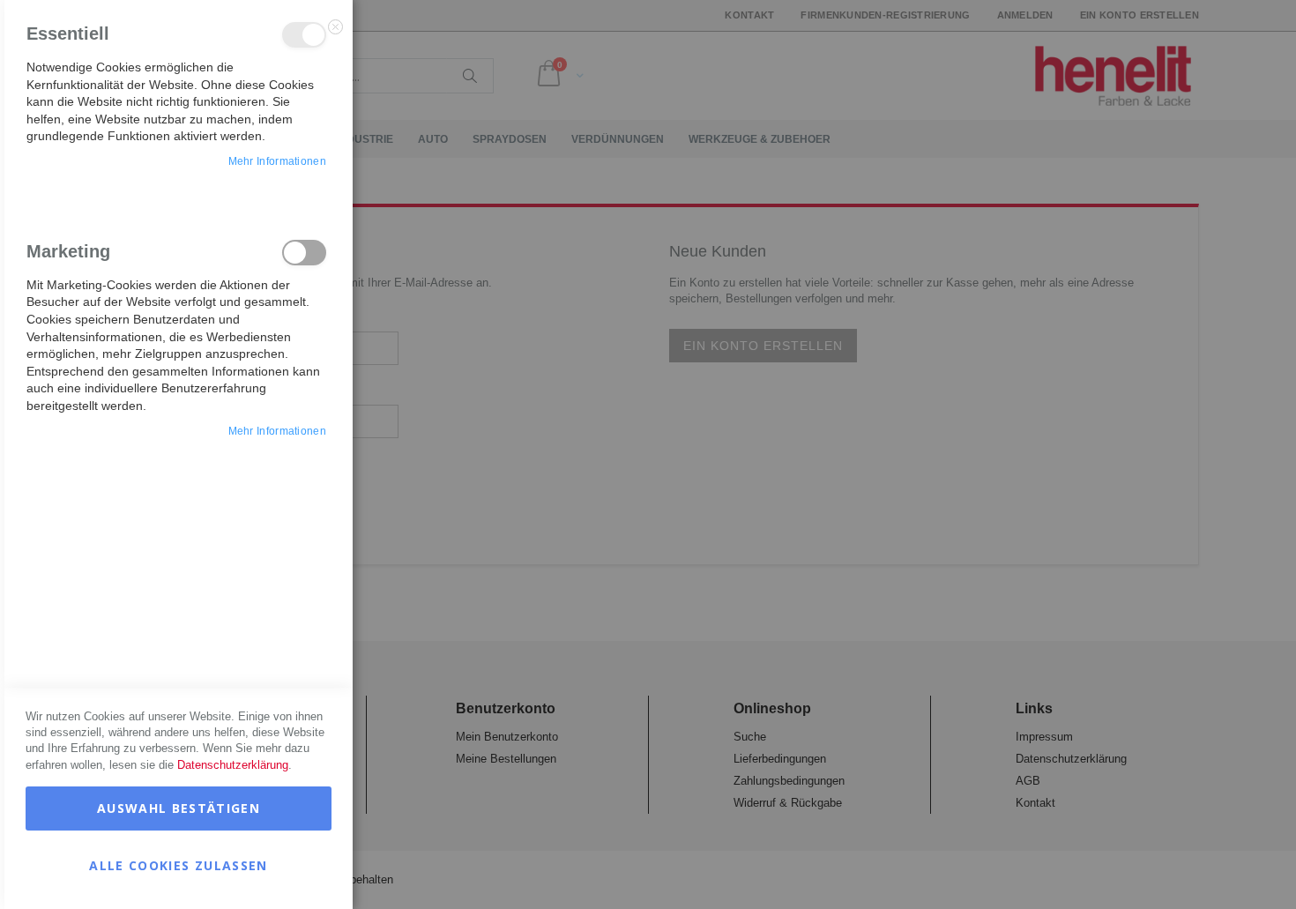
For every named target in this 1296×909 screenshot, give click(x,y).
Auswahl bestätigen (178, 808)
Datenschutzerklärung (232, 764)
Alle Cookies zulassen (178, 865)
